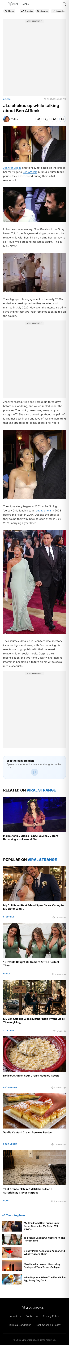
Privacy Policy (51, 1316)
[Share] (38, 119)
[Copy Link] (46, 119)
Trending (29, 11)
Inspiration (60, 11)
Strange (44, 11)
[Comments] (62, 119)
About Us (15, 1316)
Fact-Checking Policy (48, 1324)
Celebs (6, 99)
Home (11, 11)
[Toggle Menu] (4, 4)
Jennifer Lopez (12, 167)
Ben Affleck (30, 171)
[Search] (64, 4)
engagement (43, 510)
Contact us (32, 1316)
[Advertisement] (34, 59)
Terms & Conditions (20, 1324)
